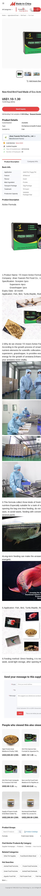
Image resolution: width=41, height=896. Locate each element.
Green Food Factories (11, 871)
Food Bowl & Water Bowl (28, 856)
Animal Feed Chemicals (29, 871)
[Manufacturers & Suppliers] (20, 4)
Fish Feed (31, 15)
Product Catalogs (32, 832)
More (4, 880)
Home (4, 15)
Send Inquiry (21, 109)
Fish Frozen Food (25, 876)
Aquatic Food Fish (10, 876)
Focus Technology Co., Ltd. (26, 887)
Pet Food (23, 15)
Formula (5, 836)
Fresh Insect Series (27, 836)
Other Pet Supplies (10, 856)
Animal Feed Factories (11, 866)
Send (20, 713)
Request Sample (35, 114)
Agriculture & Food (13, 15)
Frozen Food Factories (30, 866)
